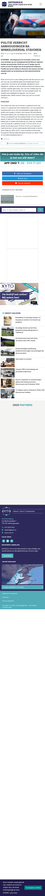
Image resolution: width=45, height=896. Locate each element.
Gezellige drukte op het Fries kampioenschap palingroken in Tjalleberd (26, 330)
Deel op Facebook (24, 173)
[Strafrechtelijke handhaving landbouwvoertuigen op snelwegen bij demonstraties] (8, 352)
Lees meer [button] (13, 893)
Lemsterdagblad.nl (15, 2)
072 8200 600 (9, 527)
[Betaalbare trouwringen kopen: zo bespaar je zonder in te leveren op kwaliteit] (8, 321)
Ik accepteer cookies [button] (33, 888)
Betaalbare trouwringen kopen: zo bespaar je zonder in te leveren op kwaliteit (27, 320)
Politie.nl (37, 56)
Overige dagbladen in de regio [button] (13, 587)
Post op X (23, 178)
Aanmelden (7, 556)
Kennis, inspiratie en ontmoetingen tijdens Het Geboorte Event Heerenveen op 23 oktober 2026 (28, 382)
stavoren (6, 139)
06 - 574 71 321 (31, 163)
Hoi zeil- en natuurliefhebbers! (27, 196)
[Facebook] (4, 541)
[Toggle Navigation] (40, 4)
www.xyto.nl (8, 533)
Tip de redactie (24, 183)
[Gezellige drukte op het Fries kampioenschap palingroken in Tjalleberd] (8, 331)
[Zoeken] (40, 210)
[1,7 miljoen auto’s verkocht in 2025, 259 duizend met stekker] (8, 393)
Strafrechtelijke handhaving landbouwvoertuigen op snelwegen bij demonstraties (29, 351)
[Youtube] (8, 541)
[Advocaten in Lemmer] (8, 362)
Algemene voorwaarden (9, 593)
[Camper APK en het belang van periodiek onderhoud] (8, 373)
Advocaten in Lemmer (23, 359)
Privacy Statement (8, 601)
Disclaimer (5, 597)
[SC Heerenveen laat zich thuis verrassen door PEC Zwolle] (8, 342)
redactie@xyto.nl (10, 530)
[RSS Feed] (12, 541)
